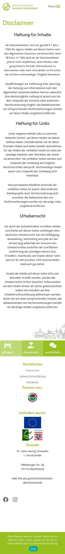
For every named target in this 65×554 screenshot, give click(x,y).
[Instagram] (15, 499)
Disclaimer (32, 382)
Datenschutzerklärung (32, 376)
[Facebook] (6, 499)
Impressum (32, 370)
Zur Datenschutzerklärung (43, 543)
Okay (33, 548)
